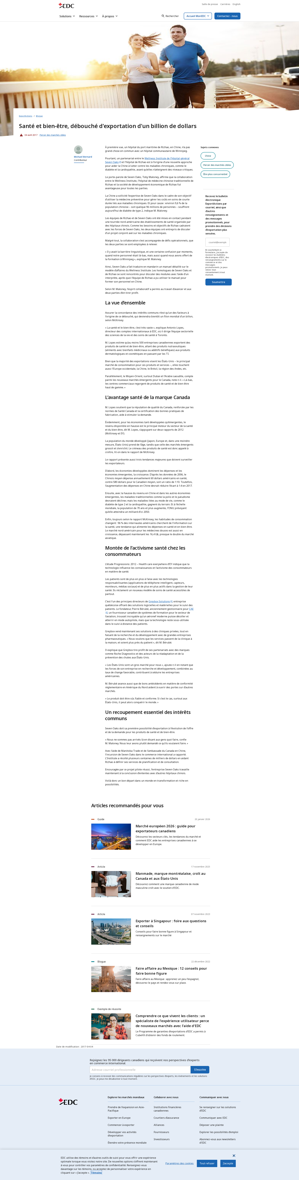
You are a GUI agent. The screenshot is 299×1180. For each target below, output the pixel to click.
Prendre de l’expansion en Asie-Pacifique (126, 1108)
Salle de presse (210, 4)
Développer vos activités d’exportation (122, 1133)
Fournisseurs (161, 1132)
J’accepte (228, 1163)
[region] (149, 1165)
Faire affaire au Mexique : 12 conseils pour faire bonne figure (171, 971)
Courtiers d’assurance (166, 1117)
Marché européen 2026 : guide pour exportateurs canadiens (165, 828)
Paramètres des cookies (179, 1163)
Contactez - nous (227, 16)
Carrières (225, 4)
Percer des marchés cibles (217, 165)
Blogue (39, 116)
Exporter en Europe (119, 1117)
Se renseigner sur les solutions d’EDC (217, 1108)
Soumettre (218, 282)
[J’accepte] (233, 1155)
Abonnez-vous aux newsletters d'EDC (217, 1141)
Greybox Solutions (159, 601)
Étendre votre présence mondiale (127, 1142)
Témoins (96, 1172)
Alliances (159, 1125)
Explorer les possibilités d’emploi (218, 1132)
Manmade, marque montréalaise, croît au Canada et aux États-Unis (171, 876)
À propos (108, 16)
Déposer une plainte (211, 1125)
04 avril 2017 (28, 134)
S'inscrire (200, 1069)
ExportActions (25, 116)
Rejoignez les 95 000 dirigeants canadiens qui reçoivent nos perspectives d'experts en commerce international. (144, 1061)
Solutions (65, 16)
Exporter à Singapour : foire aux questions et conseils (171, 923)
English (236, 4)
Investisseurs (162, 1139)
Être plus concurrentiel (215, 174)
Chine (208, 155)
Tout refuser (207, 1163)
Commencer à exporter (121, 1125)
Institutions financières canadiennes (167, 1108)
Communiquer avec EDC (213, 1117)
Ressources (86, 16)
